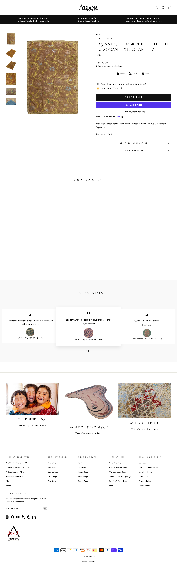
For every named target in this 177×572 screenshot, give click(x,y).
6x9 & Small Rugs (115, 463)
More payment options (134, 111)
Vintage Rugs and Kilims (15, 472)
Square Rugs (83, 481)
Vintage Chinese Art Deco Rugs (18, 467)
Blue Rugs (52, 481)
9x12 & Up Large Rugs (117, 472)
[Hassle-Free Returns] (144, 400)
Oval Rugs (82, 467)
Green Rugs (52, 476)
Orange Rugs (53, 472)
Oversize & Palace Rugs (118, 481)
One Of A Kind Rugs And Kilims (17, 463)
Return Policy (144, 485)
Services (142, 463)
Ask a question (134, 150)
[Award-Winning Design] (88, 403)
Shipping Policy (145, 481)
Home (98, 34)
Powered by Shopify (88, 561)
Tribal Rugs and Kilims (14, 476)
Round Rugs (83, 472)
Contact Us (143, 476)
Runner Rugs (83, 476)
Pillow (8, 481)
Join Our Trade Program (148, 467)
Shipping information (134, 143)
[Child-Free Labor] (32, 399)
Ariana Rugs (104, 39)
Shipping (99, 66)
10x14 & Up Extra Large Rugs (120, 476)
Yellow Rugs (52, 467)
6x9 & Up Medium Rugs (118, 467)
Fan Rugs (81, 463)
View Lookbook (145, 472)
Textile (8, 485)
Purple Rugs (52, 463)
